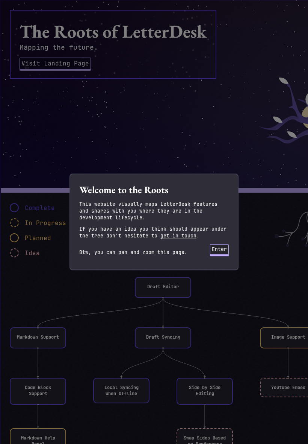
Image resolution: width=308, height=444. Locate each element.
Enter (219, 249)
